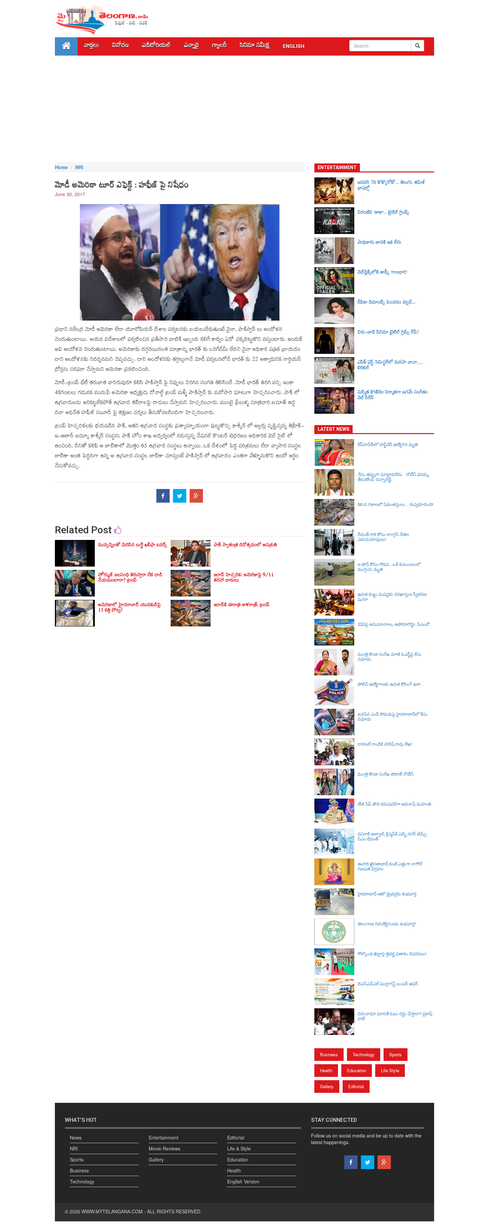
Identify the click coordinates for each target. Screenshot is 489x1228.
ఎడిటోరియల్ (156, 46)
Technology (364, 1054)
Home (61, 167)
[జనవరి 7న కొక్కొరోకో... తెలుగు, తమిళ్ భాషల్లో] (336, 190)
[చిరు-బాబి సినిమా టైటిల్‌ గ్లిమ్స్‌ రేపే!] (336, 340)
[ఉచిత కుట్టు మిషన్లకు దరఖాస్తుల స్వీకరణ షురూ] (336, 602)
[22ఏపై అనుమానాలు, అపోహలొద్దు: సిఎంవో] (336, 632)
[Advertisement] (244, 108)
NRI (79, 167)
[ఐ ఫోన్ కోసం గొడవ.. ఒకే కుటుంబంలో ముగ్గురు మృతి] (336, 572)
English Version (243, 1181)
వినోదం (120, 46)
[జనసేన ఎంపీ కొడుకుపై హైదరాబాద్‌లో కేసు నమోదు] (336, 722)
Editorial (356, 1086)
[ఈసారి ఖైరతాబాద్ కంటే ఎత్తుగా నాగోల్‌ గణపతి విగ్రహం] (336, 872)
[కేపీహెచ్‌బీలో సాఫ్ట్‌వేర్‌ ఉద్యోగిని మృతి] (336, 452)
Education (356, 1070)
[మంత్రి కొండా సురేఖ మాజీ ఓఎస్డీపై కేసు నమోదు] (336, 662)
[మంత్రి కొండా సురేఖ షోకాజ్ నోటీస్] (336, 782)
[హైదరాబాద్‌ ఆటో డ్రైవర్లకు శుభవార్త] (336, 901)
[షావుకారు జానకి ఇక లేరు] (336, 250)
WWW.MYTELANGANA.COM (112, 1211)
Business (329, 1054)
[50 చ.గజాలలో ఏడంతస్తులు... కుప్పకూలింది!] (336, 512)
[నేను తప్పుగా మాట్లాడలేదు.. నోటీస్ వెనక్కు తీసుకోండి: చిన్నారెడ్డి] (336, 482)
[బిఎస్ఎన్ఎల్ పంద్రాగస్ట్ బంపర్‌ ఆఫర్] (336, 991)
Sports (395, 1054)
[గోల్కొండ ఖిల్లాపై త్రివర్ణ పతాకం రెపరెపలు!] (336, 961)
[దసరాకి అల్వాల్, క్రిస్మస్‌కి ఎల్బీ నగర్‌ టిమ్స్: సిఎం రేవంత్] (336, 842)
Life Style (390, 1070)
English (293, 46)
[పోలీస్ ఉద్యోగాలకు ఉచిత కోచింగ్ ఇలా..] (336, 692)
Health (326, 1070)
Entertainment (163, 1137)
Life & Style (239, 1148)
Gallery (327, 1086)
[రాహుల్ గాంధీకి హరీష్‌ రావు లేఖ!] (336, 752)
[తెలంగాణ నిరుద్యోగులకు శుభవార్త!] (336, 931)
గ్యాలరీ (219, 46)
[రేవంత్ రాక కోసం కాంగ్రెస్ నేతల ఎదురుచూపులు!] (336, 542)
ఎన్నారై (191, 46)
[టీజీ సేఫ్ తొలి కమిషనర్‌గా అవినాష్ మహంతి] (336, 812)
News (76, 1137)
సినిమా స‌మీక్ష (254, 46)
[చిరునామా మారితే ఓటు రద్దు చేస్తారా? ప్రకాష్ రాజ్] (336, 1021)
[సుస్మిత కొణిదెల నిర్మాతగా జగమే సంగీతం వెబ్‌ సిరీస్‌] (336, 400)
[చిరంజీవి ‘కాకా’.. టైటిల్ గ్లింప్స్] (336, 220)
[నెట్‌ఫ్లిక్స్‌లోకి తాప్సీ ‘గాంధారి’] (336, 280)
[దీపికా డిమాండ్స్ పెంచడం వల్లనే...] (336, 310)
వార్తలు (91, 46)
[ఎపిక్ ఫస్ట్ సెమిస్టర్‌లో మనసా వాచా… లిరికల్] (336, 370)
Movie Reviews (164, 1148)
